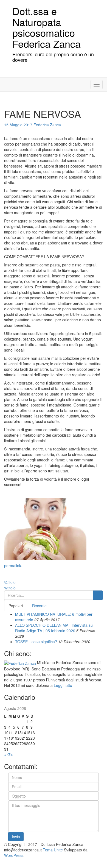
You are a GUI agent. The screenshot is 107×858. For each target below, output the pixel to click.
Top (94, 845)
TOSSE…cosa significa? (36, 641)
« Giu (8, 754)
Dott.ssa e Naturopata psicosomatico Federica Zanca (46, 27)
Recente (39, 605)
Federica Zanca (47, 124)
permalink (12, 565)
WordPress (13, 855)
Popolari (16, 605)
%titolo (10, 582)
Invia (16, 836)
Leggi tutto (63, 685)
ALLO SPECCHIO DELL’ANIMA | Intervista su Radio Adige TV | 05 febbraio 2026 (54, 627)
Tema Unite (53, 850)
